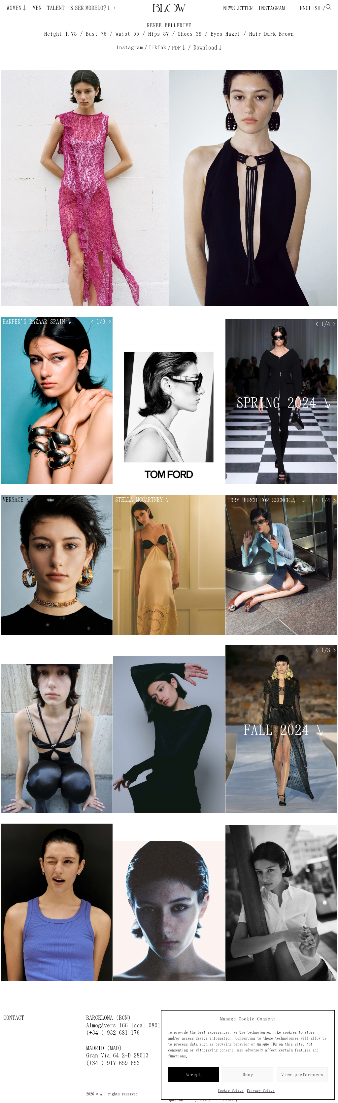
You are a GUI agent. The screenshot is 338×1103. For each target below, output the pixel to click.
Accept (193, 1074)
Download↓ (208, 48)
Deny (248, 1074)
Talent (56, 8)
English (309, 8)
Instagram (271, 8)
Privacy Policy (261, 1090)
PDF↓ (179, 48)
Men (37, 8)
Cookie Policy (231, 1090)
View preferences (302, 1074)
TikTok (157, 47)
